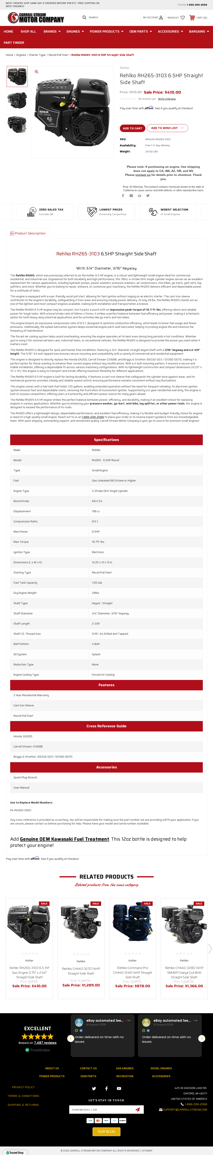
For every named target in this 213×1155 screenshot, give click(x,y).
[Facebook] (123, 195)
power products (51, 1076)
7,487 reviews (45, 1043)
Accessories (168, 31)
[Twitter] (148, 195)
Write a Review (167, 99)
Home (8, 31)
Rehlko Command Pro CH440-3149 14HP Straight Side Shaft (132, 972)
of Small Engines (170, 214)
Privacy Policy (23, 1087)
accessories (161, 1076)
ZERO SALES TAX (51, 210)
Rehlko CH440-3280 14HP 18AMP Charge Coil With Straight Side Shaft (184, 972)
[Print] (139, 195)
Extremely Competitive (112, 214)
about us (52, 1068)
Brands (50, 31)
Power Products (104, 31)
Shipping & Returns (23, 1105)
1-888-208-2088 (197, 5)
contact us (143, 174)
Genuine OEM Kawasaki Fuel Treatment (64, 839)
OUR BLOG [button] (106, 1131)
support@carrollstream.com (185, 1109)
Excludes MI (46, 214)
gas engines (125, 1068)
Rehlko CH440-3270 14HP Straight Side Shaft (81, 971)
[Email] (131, 195)
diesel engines (161, 1068)
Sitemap (147, 1151)
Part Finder (14, 42)
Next (210, 948)
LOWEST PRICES (110, 210)
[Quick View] (44, 906)
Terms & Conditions (23, 1096)
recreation (124, 1076)
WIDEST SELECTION (174, 210)
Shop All (28, 31)
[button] (202, 1038)
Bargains (197, 31)
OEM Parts (138, 31)
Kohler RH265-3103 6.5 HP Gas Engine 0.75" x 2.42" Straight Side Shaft (29, 972)
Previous (3, 948)
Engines (73, 31)
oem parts (88, 1076)
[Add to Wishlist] (44, 916)
